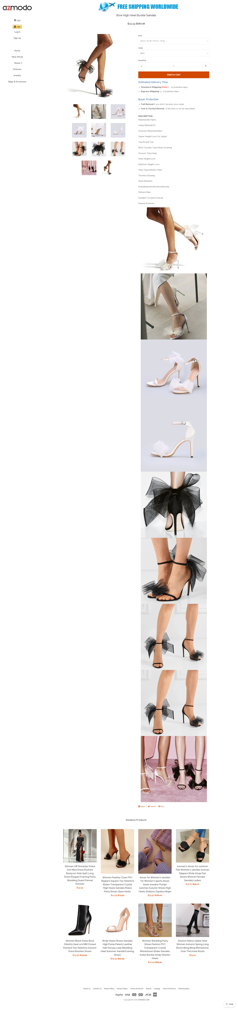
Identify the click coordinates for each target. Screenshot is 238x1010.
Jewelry (17, 75)
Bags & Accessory (17, 81)
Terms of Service (136, 989)
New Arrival (17, 57)
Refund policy (183, 989)
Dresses (17, 69)
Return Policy (109, 989)
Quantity (142, 60)
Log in (17, 32)
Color (140, 48)
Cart (18, 20)
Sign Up (17, 38)
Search (148, 989)
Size (140, 36)
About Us (86, 989)
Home (17, 50)
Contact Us (97, 989)
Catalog (157, 989)
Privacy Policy (122, 989)
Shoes (17, 63)
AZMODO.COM (143, 1000)
